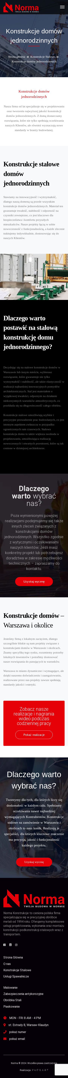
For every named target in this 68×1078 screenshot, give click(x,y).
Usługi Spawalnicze (16, 976)
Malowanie (10, 987)
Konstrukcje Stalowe (42, 56)
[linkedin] (10, 945)
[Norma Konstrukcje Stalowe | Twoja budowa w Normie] (21, 6)
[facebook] (4, 945)
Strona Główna (13, 957)
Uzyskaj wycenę (34, 861)
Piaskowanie (11, 1006)
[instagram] (16, 945)
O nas (7, 964)
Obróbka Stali (12, 1000)
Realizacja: (25, 1070)
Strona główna (16, 56)
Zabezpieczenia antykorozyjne (23, 994)
